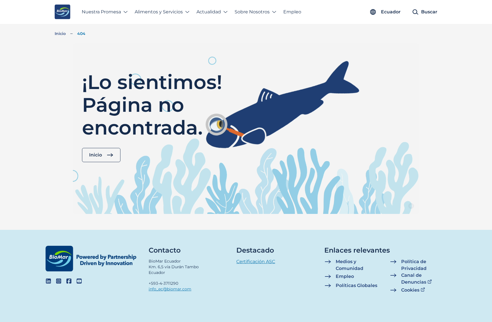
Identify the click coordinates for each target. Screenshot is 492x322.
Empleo (292, 12)
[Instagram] (59, 281)
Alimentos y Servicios (159, 12)
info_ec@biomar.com (170, 289)
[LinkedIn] (48, 281)
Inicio (60, 33)
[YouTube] (79, 281)
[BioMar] (62, 12)
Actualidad (208, 12)
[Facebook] (69, 281)
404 (81, 33)
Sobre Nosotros (252, 12)
